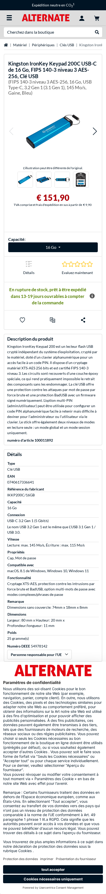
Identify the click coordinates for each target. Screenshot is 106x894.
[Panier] (96, 18)
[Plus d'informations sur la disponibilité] (92, 296)
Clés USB (67, 45)
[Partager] (83, 320)
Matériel (20, 45)
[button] (11, 131)
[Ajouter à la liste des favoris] (22, 320)
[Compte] (81, 18)
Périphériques (43, 45)
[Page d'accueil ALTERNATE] (45, 17)
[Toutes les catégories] (9, 17)
